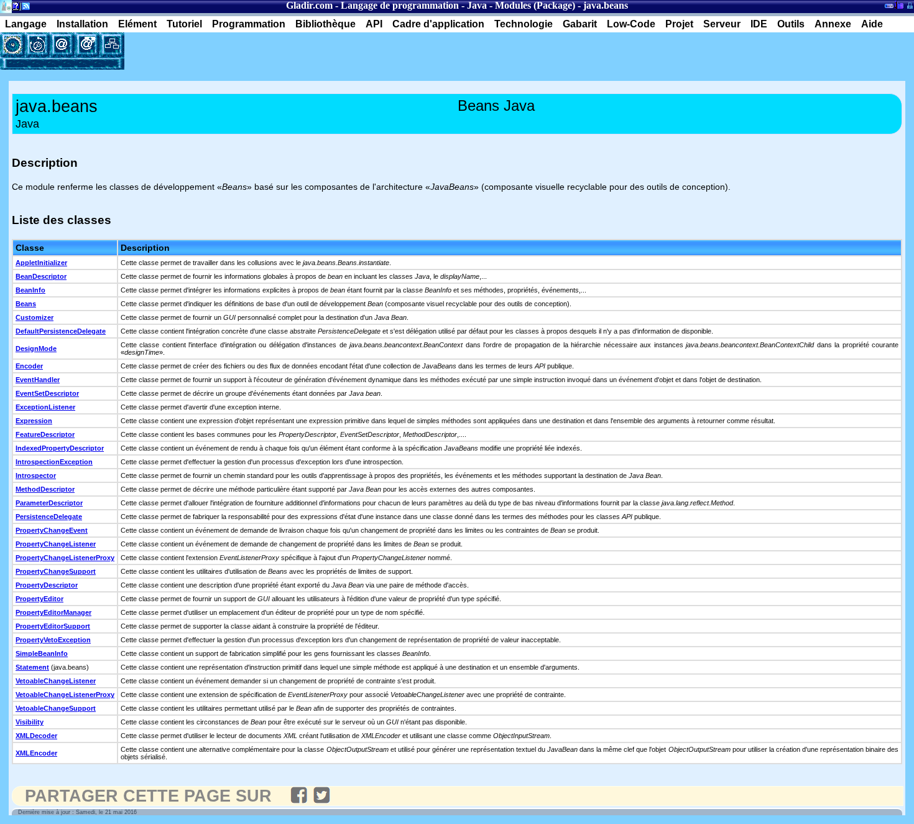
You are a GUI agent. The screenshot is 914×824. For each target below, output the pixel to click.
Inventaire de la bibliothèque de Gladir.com (898, 4)
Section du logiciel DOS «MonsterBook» (889, 8)
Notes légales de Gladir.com (14, 8)
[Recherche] (37, 44)
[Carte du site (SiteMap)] (111, 44)
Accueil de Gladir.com (6, 5)
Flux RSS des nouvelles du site (23, 8)
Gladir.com (309, 5)
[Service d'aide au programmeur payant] (87, 44)
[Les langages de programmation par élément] (12, 44)
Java (477, 5)
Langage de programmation (400, 5)
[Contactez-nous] (62, 44)
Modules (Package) (535, 5)
